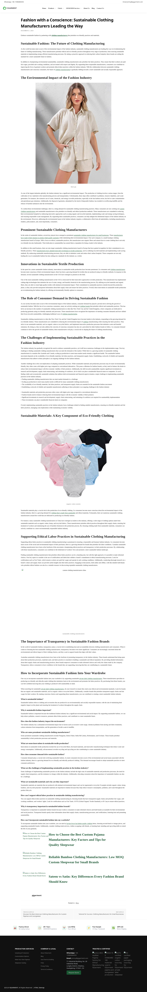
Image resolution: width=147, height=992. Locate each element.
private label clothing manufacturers (90, 678)
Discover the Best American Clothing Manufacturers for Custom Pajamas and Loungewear (44, 915)
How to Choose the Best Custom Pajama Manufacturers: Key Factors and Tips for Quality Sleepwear (77, 840)
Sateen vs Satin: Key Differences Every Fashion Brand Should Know (86, 879)
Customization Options (22, 956)
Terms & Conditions (47, 969)
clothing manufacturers (59, 35)
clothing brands (85, 306)
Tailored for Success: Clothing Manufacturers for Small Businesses (101, 914)
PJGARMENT (14, 988)
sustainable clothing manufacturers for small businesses (91, 235)
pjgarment (37, 895)
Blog (77, 903)
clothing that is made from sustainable (63, 513)
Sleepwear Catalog (20, 963)
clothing (85, 322)
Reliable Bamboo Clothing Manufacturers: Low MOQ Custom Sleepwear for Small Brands (86, 859)
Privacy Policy (45, 966)
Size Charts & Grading (47, 959)
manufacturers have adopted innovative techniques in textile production (59, 251)
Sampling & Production (22, 953)
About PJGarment (46, 953)
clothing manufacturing (62, 69)
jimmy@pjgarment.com (80, 958)
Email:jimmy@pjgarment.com (133, 2)
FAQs (42, 963)
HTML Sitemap (39, 988)
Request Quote (74, 973)
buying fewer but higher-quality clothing (79, 823)
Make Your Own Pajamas (22, 959)
